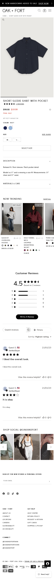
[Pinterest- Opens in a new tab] (17, 494)
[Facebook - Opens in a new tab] (4, 494)
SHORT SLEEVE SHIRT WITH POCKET (20, 16)
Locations (7, 519)
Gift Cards (32, 523)
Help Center (33, 513)
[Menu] (49, 10)
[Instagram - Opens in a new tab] (8, 494)
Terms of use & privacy (35, 561)
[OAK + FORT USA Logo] (14, 10)
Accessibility (8, 529)
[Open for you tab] (47, 563)
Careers (6, 523)
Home (5, 16)
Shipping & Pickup (35, 526)
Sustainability (8, 526)
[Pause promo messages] (2, 3)
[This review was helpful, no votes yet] (43, 377)
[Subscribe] (49, 481)
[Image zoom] (3, 20)
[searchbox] (14, 330)
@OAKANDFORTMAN (10, 542)
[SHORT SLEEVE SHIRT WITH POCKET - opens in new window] (27, 57)
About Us (7, 513)
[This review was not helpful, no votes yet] (48, 377)
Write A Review (27, 317)
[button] (51, 3)
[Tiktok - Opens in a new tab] (13, 494)
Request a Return (35, 519)
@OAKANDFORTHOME (11, 545)
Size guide (46, 134)
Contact (6, 516)
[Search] (39, 10)
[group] (11, 227)
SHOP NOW (44, 4)
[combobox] (39, 337)
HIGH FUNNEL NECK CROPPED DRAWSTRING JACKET (29, 242)
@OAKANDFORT (9, 548)
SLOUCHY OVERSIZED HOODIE (6, 240)
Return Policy (34, 516)
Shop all (47, 199)
